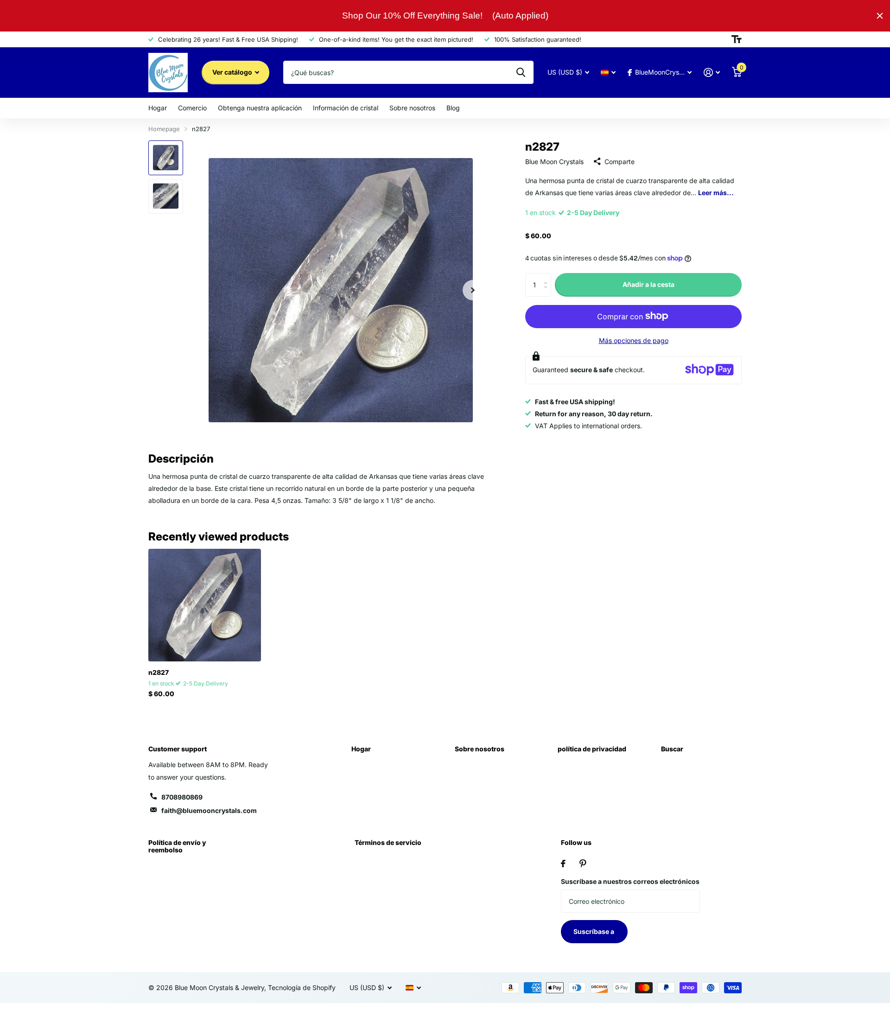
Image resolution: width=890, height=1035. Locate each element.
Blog (453, 108)
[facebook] (563, 863)
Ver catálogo (233, 72)
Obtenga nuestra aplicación (260, 108)
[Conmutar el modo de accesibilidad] (736, 39)
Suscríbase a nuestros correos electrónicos (630, 881)
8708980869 (182, 797)
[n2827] (204, 605)
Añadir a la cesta (648, 284)
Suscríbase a (594, 931)
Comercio (192, 108)
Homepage (164, 129)
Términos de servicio (388, 842)
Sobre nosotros (412, 108)
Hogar (157, 108)
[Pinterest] (582, 863)
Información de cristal (345, 108)
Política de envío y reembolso (177, 846)
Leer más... (716, 192)
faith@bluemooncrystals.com (209, 810)
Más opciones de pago (633, 340)
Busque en (521, 72)
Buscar (672, 749)
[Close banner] (879, 15)
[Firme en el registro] (711, 72)
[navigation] (165, 157)
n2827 (158, 672)
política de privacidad (592, 749)
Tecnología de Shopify (302, 987)
